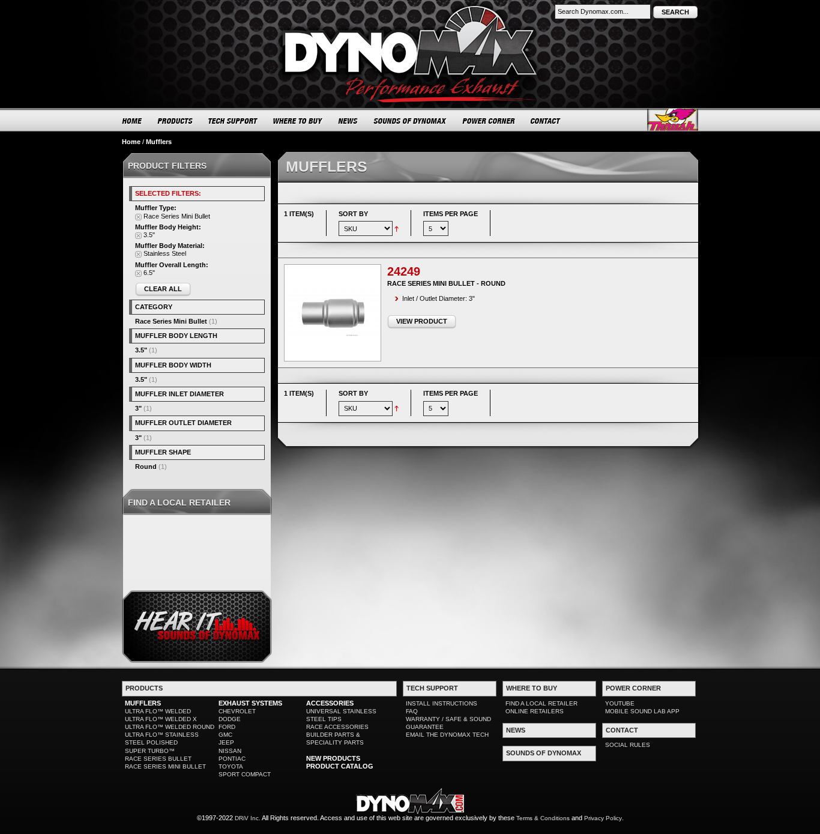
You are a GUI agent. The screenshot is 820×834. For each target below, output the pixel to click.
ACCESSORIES (330, 703)
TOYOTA (231, 766)
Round (146, 466)
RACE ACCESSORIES (337, 727)
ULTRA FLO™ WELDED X (161, 719)
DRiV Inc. (248, 818)
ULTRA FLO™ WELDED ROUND (169, 727)
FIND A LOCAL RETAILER (541, 703)
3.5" (141, 350)
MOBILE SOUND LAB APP (642, 711)
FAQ (412, 711)
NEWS (348, 120)
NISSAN (230, 751)
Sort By (353, 213)
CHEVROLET (237, 711)
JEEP (226, 742)
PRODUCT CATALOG (339, 766)
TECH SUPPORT (233, 120)
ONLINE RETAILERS (534, 711)
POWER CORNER (489, 120)
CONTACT (546, 120)
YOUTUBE (620, 703)
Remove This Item (138, 217)
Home (131, 141)
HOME (132, 120)
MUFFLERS (143, 703)
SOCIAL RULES (627, 745)
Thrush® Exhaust (672, 120)
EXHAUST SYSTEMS (250, 703)
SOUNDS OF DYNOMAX (410, 120)
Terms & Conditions (543, 818)
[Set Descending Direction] (396, 228)
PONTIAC (232, 758)
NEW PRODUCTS (333, 758)
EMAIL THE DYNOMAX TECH (447, 734)
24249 (403, 271)
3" (138, 408)
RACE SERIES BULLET (158, 758)
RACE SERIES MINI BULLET (165, 766)
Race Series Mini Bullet (171, 321)
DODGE (230, 719)
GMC (225, 734)
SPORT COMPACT (245, 774)
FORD (227, 727)
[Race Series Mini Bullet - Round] (332, 312)
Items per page (450, 213)
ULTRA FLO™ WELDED (158, 711)
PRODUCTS (175, 120)
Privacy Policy (603, 818)
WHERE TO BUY (298, 120)
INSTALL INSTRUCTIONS (441, 703)
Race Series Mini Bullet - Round (446, 283)
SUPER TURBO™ (150, 751)
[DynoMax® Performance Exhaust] (410, 8)
